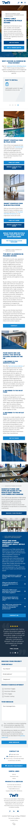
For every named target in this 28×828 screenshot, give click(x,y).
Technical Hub (14, 776)
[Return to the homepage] (6, 3)
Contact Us (14, 615)
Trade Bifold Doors (14, 788)
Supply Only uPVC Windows (14, 791)
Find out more (14, 162)
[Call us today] (18, 2)
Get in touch (14, 42)
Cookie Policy (14, 820)
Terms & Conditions (14, 818)
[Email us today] (21, 2)
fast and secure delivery (16, 366)
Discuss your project (14, 513)
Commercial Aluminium (14, 784)
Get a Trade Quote (14, 47)
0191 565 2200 (15, 754)
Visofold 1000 (19, 147)
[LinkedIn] (14, 811)
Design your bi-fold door (14, 167)
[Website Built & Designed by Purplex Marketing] (14, 824)
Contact (14, 325)
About (14, 774)
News (14, 778)
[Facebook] (10, 811)
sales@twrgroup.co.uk (15, 756)
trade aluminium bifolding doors (16, 66)
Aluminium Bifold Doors (14, 786)
